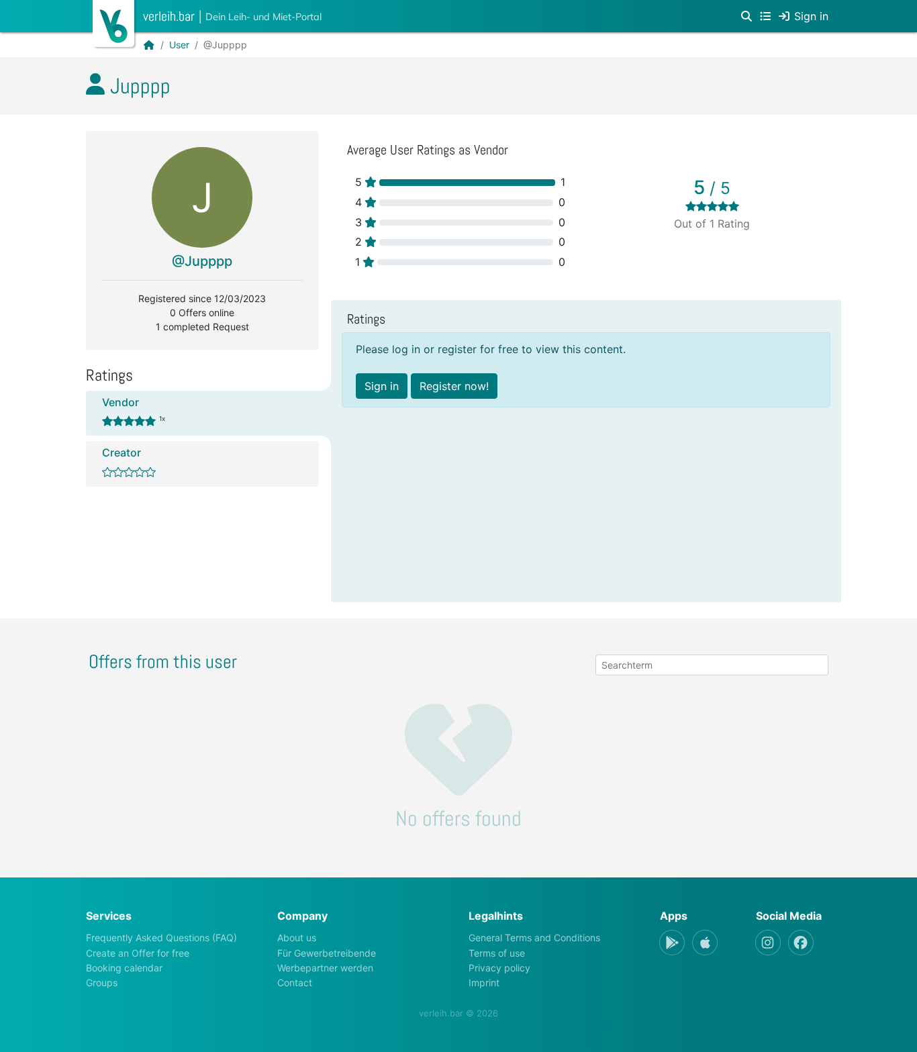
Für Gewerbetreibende (326, 953)
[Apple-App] (705, 942)
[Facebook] (801, 942)
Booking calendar (124, 967)
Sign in (382, 386)
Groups (101, 982)
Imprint (484, 982)
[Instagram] (768, 942)
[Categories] (765, 16)
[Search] (746, 16)
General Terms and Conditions (534, 937)
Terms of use (497, 953)
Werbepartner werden (325, 967)
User (179, 44)
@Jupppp (202, 261)
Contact (294, 982)
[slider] (712, 206)
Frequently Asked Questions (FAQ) (161, 937)
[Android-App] (672, 942)
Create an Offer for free (137, 953)
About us (296, 937)
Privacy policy (499, 967)
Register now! (454, 386)
